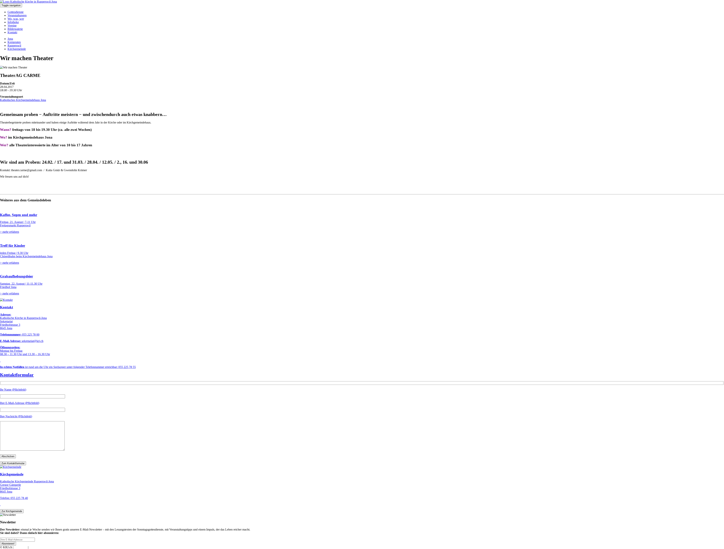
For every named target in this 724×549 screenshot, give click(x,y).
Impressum (20, 547)
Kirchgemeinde (17, 49)
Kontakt (12, 32)
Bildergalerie (15, 29)
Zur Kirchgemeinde (12, 511)
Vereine (12, 25)
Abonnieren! (8, 543)
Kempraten (14, 42)
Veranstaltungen (17, 15)
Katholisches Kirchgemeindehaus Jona (23, 100)
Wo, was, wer (16, 18)
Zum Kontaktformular (13, 463)
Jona (10, 38)
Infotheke (13, 22)
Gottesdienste (16, 12)
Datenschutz (36, 547)
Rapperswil (14, 45)
